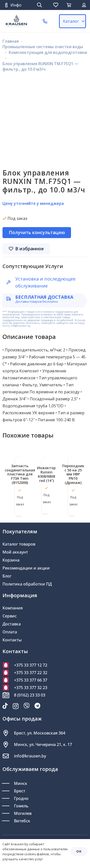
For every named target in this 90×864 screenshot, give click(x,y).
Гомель (21, 806)
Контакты (12, 640)
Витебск (22, 821)
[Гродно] (8, 798)
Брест (19, 791)
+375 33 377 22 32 (30, 672)
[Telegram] (37, 706)
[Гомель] (8, 806)
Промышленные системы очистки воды (42, 46)
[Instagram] (15, 706)
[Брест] (8, 791)
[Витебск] (8, 821)
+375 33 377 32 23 (30, 687)
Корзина (11, 560)
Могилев (23, 813)
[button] (39, 5)
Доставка (11, 624)
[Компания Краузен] (16, 21)
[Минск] (8, 783)
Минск (20, 783)
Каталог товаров (18, 544)
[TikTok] (5, 706)
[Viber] (27, 706)
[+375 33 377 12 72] (8, 665)
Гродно (21, 798)
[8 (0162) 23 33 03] (8, 695)
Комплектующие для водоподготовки (48, 52)
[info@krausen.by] (8, 756)
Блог (7, 576)
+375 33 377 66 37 (30, 680)
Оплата (9, 632)
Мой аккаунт (15, 552)
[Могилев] (8, 813)
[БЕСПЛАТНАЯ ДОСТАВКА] (10, 299)
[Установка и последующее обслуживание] (10, 282)
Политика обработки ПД (27, 584)
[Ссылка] (84, 5)
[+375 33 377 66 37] (8, 680)
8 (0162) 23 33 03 (29, 695)
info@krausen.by (30, 756)
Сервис (9, 616)
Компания (12, 608)
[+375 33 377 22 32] (8, 673)
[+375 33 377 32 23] (8, 688)
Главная (10, 41)
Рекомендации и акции (26, 568)
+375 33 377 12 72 (30, 665)
